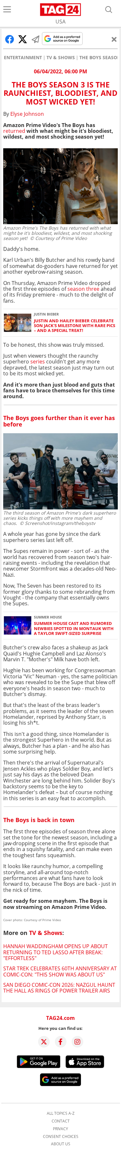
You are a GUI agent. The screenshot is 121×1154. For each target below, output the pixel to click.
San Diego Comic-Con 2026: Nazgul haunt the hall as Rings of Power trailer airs (59, 987)
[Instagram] (77, 1042)
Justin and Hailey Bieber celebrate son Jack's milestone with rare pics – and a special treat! (74, 325)
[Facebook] (60, 1042)
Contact (61, 1121)
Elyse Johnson (27, 113)
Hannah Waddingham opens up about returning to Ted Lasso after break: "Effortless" (55, 952)
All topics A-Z (61, 1113)
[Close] (114, 39)
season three (83, 288)
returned (14, 130)
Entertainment (23, 57)
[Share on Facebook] (9, 39)
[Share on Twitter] (22, 39)
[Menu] (7, 10)
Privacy (60, 1129)
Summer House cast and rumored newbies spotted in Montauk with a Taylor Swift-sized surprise (74, 628)
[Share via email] (35, 39)
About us (60, 1144)
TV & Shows (60, 57)
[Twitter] (44, 1042)
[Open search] (109, 9)
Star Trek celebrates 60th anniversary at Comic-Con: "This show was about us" (60, 971)
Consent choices (60, 1136)
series (38, 361)
